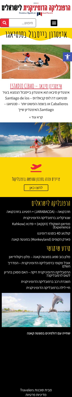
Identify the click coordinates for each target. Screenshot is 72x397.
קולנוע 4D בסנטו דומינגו (53, 233)
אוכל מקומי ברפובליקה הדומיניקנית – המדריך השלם (39, 264)
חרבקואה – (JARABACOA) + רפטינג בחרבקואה (38, 211)
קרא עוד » (36, 117)
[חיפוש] (4, 23)
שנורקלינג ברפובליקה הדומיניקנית (46, 217)
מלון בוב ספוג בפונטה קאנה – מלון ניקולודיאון (39, 256)
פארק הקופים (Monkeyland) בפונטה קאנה (41, 239)
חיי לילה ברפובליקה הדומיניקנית (48, 287)
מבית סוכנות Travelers (36, 390)
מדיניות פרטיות (36, 394)
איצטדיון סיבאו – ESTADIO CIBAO (36, 86)
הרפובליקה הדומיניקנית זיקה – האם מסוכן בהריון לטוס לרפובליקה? (37, 274)
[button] (67, 56)
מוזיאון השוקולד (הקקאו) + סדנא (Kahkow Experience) (41, 225)
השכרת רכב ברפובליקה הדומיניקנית (45, 281)
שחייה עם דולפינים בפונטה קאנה (48, 333)
